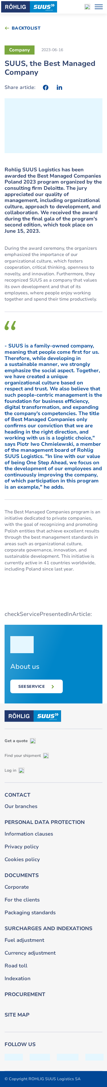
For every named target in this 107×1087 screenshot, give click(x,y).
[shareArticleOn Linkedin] (59, 87)
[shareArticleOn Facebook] (45, 87)
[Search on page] (87, 7)
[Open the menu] (99, 7)
